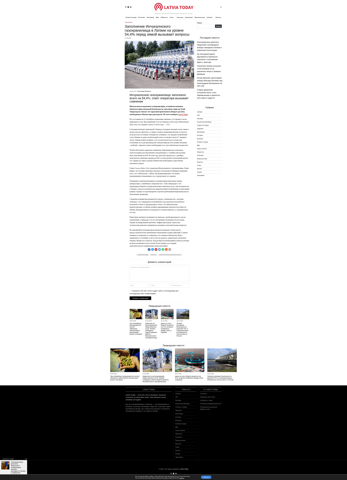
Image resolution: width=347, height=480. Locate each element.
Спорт (199, 165)
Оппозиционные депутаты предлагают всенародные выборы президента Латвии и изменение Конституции (209, 46)
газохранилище (142, 254)
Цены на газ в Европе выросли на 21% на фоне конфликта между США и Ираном (167, 328)
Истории (200, 135)
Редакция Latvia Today (207, 397)
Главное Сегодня (203, 125)
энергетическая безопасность (170, 254)
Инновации (201, 132)
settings (182, 478)
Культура (200, 138)
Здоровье (200, 128)
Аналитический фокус (204, 122)
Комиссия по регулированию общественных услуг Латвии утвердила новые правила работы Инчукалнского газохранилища (151, 331)
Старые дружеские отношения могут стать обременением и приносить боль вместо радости (208, 93)
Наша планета (202, 148)
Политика (200, 155)
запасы (153, 254)
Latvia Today (183, 114)
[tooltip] (126, 7)
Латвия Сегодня (202, 142)
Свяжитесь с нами (206, 400)
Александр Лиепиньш (144, 91)
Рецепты (200, 162)
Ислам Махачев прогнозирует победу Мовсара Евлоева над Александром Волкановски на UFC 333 (209, 81)
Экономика (128, 22)
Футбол (199, 169)
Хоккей (199, 172)
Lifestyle (199, 112)
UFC (198, 115)
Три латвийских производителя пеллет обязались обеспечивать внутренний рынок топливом (136, 329)
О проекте (203, 393)
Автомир (200, 118)
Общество (200, 152)
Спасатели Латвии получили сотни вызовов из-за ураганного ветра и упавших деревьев (209, 70)
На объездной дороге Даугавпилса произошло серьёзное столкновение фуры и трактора (207, 58)
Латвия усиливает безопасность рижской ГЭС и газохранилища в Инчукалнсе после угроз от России (182, 330)
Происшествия (202, 158)
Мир (198, 145)
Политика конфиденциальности (210, 403)
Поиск (199, 22)
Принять (206, 477)
